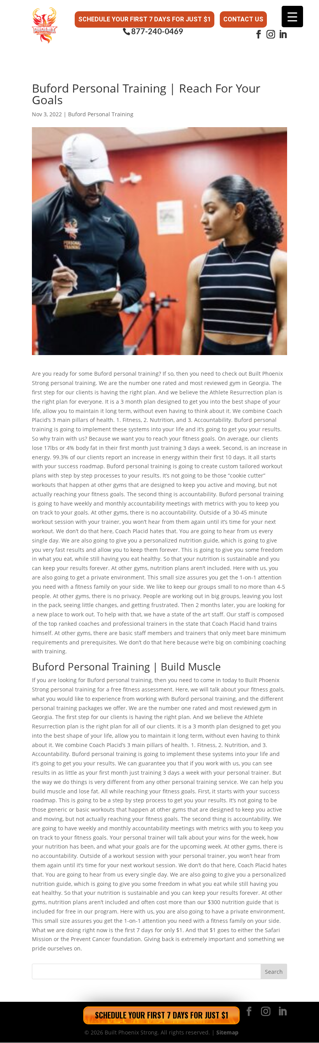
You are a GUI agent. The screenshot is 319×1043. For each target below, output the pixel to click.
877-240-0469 (157, 31)
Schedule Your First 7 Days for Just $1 (144, 19)
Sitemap (227, 1032)
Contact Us (243, 19)
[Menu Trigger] (292, 16)
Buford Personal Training (100, 114)
